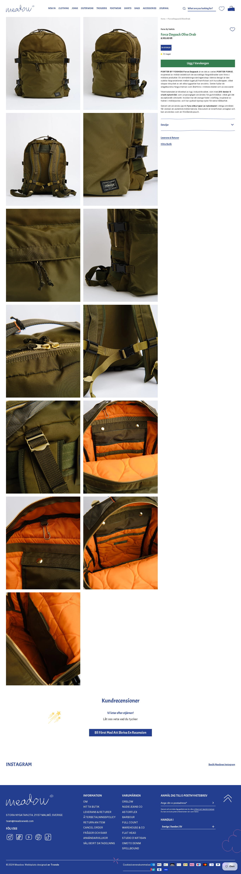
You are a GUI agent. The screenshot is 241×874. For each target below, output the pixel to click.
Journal (164, 8)
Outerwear (87, 8)
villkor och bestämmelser (204, 809)
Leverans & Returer (170, 137)
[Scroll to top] (228, 798)
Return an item (94, 822)
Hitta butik (91, 806)
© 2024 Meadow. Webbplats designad (32, 864)
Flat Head (129, 832)
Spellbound (130, 848)
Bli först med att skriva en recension (120, 732)
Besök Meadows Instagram (222, 764)
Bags (137, 8)
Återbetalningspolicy (99, 817)
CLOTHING (64, 8)
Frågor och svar (95, 832)
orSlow (127, 801)
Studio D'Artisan (134, 837)
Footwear (115, 8)
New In (52, 8)
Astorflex (129, 811)
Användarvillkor (95, 837)
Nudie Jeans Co (132, 806)
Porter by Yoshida (167, 29)
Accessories (149, 8)
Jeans (75, 8)
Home (163, 19)
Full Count (130, 822)
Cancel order (93, 827)
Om (85, 801)
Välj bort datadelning (99, 843)
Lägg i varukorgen (198, 63)
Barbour (128, 817)
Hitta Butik (166, 144)
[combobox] (202, 8)
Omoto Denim (131, 843)
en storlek (166, 47)
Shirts (127, 8)
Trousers (102, 8)
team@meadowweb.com (20, 820)
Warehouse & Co (133, 827)
